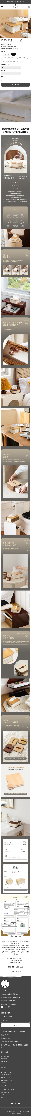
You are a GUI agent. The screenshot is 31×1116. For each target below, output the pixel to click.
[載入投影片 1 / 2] (11, 37)
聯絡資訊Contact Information (5, 1068)
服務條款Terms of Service (6, 1093)
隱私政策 (27, 1111)
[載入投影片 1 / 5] (15, 37)
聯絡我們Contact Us (6, 1077)
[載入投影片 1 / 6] (17, 37)
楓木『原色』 (22, 57)
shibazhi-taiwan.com (15, 971)
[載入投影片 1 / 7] (19, 37)
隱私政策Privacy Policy (7, 1089)
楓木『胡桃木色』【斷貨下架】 (11, 62)
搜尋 (2, 1097)
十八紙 (7, 1111)
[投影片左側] (2, 24)
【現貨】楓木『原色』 (9, 58)
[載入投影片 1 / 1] (9, 37)
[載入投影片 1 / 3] (12, 37)
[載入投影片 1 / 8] (20, 37)
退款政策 (22, 1111)
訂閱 (15, 1025)
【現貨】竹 (6, 54)
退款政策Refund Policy (7, 1086)
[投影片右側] (29, 24)
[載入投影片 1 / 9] (22, 37)
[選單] (2, 6)
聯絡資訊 (19, 1113)
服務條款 (13, 1113)
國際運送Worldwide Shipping (6, 1081)
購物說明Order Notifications (5, 1062)
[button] (25, 6)
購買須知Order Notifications (5, 1057)
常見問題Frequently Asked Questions (6, 1073)
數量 (2, 76)
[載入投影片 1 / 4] (14, 37)
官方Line (10, 1045)
